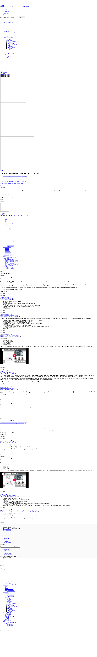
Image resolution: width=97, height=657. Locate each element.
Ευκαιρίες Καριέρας (7, 542)
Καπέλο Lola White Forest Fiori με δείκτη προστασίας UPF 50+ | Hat (12, 279)
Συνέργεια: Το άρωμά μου (9, 254)
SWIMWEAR (6, 31)
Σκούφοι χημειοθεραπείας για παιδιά (11, 260)
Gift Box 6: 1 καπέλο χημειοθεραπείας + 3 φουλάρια (10, 460)
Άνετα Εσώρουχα (10, 51)
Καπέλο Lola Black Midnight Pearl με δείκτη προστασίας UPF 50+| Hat (13, 423)
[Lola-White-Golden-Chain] (5, 74)
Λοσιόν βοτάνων (8, 253)
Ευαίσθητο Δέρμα (10, 52)
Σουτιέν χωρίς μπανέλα (9, 26)
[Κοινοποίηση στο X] (0, 214)
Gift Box (6, 262)
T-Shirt (6, 220)
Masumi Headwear (33, 60)
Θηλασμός (9, 56)
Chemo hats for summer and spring (35, 215)
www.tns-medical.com (7, 530)
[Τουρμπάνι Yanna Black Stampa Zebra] (48, 441)
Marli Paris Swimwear (7, 255)
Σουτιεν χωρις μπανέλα (9, 223)
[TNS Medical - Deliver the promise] (17, 6)
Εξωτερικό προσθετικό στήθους (10, 257)
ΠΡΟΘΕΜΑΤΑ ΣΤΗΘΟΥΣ (9, 32)
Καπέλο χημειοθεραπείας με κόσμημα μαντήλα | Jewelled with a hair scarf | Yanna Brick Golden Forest (18, 511)
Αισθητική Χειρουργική (11, 41)
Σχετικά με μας (6, 538)
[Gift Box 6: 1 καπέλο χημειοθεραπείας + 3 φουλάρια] (48, 459)
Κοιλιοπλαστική (10, 42)
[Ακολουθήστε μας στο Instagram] (2, 5)
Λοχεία (8, 57)
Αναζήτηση (21, 17)
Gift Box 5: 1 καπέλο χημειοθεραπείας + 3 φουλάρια (10, 336)
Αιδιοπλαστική (10, 46)
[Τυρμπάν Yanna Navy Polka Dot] (48, 298)
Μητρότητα (7, 54)
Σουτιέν (6, 25)
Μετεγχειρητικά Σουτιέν (9, 27)
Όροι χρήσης (6, 541)
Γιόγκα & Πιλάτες (10, 53)
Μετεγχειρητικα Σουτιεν (9, 224)
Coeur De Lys (5, 219)
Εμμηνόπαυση (9, 48)
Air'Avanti (4, 256)
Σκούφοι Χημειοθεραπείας (9, 265)
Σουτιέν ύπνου (9, 58)
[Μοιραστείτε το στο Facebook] (1, 214)
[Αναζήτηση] (3, 14)
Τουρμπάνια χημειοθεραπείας (10, 263)
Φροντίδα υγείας (8, 39)
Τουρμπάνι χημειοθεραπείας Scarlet (6, 373)
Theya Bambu (5, 226)
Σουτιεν (6, 222)
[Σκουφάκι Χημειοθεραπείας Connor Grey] (48, 388)
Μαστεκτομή (9, 40)
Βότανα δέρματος (8, 252)
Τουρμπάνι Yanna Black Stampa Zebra (7, 442)
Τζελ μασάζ (7, 248)
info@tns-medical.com (7, 529)
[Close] (0, 216)
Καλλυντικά (7, 250)
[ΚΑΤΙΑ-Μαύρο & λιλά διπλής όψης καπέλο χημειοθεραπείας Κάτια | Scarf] (48, 405)
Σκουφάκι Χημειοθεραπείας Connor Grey (8, 389)
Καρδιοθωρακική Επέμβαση (12, 44)
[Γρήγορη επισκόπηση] (13, 277)
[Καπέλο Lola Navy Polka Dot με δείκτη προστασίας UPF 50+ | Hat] (1, 176)
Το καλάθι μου (6, 549)
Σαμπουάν (7, 249)
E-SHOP (5, 20)
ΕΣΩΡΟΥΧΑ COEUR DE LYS (9, 23)
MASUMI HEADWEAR (8, 22)
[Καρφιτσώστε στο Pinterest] (2, 214)
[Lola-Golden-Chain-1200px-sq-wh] (17, 169)
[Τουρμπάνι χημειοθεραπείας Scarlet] (48, 372)
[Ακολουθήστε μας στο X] (0, 5)
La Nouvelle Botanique (7, 247)
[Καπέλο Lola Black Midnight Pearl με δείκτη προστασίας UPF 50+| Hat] (48, 422)
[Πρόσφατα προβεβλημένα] (3, 563)
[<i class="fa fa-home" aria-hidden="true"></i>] (3, 19)
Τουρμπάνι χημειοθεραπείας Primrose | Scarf (8, 496)
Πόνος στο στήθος (10, 43)
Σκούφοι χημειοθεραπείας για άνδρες (11, 261)
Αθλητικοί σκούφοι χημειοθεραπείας (11, 264)
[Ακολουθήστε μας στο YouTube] (3, 5)
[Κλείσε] (1, 570)
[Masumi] (4, 211)
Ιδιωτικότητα (6, 539)
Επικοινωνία (6, 537)
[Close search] (1, 567)
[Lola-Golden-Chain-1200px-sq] (17, 135)
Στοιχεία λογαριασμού (8, 554)
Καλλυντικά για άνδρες (9, 267)
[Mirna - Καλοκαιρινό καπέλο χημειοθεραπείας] (48, 315)
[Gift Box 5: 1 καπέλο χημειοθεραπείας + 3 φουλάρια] (48, 335)
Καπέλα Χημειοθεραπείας (22, 215)
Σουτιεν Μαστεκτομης (11, 225)
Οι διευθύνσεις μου (7, 553)
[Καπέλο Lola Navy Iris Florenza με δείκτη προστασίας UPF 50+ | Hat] (1, 181)
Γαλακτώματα (7, 251)
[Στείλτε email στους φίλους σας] (3, 214)
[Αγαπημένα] (1, 170)
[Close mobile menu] (0, 573)
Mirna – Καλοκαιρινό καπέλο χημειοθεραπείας (8, 316)
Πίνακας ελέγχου (7, 550)
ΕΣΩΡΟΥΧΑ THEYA (8, 37)
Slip (5, 24)
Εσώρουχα (7, 243)
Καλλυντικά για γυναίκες (9, 268)
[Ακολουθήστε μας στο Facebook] (1, 5)
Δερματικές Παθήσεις (11, 47)
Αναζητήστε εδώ (3, 17)
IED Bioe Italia (5, 266)
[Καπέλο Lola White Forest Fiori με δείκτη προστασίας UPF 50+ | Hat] (48, 278)
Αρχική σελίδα (26, 60)
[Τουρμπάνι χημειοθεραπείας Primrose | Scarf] (48, 495)
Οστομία (8, 45)
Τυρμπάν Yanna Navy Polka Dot (6, 299)
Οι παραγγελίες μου (7, 551)
